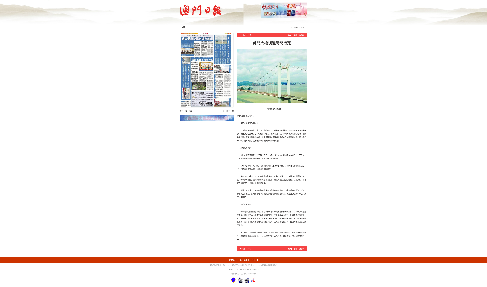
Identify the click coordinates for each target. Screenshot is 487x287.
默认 (301, 35)
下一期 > (302, 27)
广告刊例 (254, 260)
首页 (183, 26)
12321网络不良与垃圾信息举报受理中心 (241, 265)
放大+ (290, 35)
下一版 (231, 111)
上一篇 (242, 35)
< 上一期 (294, 27)
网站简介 (232, 260)
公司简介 (243, 260)
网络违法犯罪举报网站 (218, 265)
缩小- (296, 35)
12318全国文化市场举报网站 (267, 265)
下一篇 (248, 35)
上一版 (225, 111)
